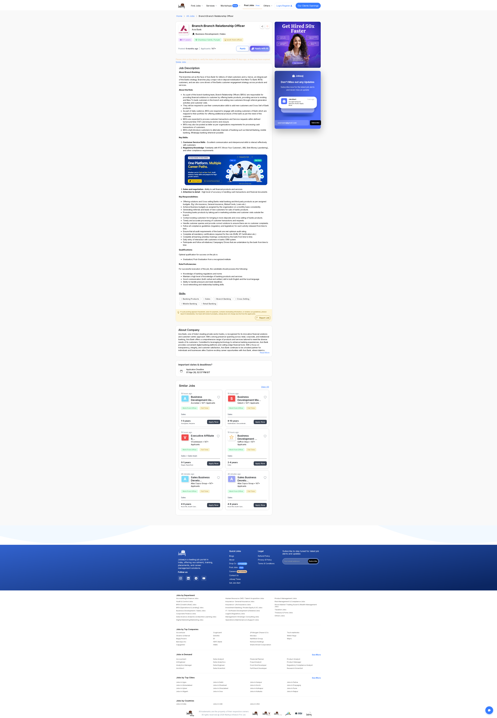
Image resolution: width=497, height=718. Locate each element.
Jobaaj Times (235, 579)
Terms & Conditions (266, 563)
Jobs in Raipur (292, 691)
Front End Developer (258, 665)
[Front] (181, 5)
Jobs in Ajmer (181, 688)
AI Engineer (180, 662)
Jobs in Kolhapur (256, 688)
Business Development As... (202, 398)
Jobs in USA (255, 704)
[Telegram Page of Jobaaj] (196, 578)
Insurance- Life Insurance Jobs (238, 605)
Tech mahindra (293, 633)
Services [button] (210, 5)
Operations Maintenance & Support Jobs (242, 620)
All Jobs (190, 16)
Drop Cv (237, 563)
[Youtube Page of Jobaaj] (203, 578)
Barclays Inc (181, 642)
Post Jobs (252, 5)
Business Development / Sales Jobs (191, 611)
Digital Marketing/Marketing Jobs (189, 620)
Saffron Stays (243, 442)
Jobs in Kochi (255, 685)
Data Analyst (218, 659)
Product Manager (294, 662)
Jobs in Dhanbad (220, 685)
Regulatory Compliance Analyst (300, 665)
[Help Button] (489, 710)
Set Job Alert (234, 583)
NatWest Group (256, 639)
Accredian (195, 403)
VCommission (196, 442)
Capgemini (180, 645)
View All (265, 387)
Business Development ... (247, 437)
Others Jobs (280, 616)
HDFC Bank (217, 642)
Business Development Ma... (249, 398)
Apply (243, 48)
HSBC (215, 645)
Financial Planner (257, 659)
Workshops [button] (229, 5)
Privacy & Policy (265, 560)
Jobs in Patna (292, 682)
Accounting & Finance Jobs (187, 598)
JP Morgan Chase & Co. (259, 633)
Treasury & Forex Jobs (284, 613)
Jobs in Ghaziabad (220, 688)
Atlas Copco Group (199, 483)
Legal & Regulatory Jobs (235, 614)
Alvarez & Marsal (183, 636)
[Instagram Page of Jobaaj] (180, 578)
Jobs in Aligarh (182, 691)
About (231, 560)
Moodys (253, 636)
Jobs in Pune (292, 688)
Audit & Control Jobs (184, 602)
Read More (264, 352)
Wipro (289, 639)
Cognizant (217, 633)
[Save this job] (267, 26)
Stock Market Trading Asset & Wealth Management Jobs (296, 606)
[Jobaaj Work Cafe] (309, 713)
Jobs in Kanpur (256, 682)
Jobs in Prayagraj (294, 685)
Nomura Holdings (257, 642)
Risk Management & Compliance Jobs (290, 602)
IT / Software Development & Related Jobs (242, 611)
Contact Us (234, 575)
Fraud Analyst (255, 662)
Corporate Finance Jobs (186, 614)
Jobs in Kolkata (256, 691)
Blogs (231, 556)
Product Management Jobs (286, 598)
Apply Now (213, 422)
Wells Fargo (291, 636)
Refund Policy (264, 556)
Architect (180, 668)
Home (179, 16)
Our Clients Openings (308, 5)
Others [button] (267, 5)
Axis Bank (197, 29)
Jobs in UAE (217, 704)
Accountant (181, 659)
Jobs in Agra (181, 682)
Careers (237, 571)
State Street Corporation (260, 645)
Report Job (264, 318)
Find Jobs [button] (196, 5)
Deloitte (216, 636)
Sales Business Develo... (200, 479)
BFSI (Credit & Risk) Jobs (186, 605)
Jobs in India (181, 704)
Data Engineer (219, 665)
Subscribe (313, 561)
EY (214, 639)
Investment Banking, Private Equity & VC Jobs (243, 608)
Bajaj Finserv (181, 639)
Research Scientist (295, 668)
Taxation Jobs (280, 610)
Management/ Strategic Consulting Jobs (242, 617)
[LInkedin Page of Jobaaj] (188, 578)
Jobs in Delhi (218, 682)
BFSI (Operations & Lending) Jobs (189, 608)
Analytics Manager (184, 665)
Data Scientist (219, 668)
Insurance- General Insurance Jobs (239, 602)
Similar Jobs (181, 62)
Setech (240, 403)
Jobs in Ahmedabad (184, 685)
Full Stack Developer (258, 668)
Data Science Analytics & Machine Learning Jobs (196, 617)
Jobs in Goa (218, 691)
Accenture (180, 633)
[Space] (182, 553)
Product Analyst (293, 659)
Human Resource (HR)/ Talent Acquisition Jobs (244, 598)
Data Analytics (219, 662)
